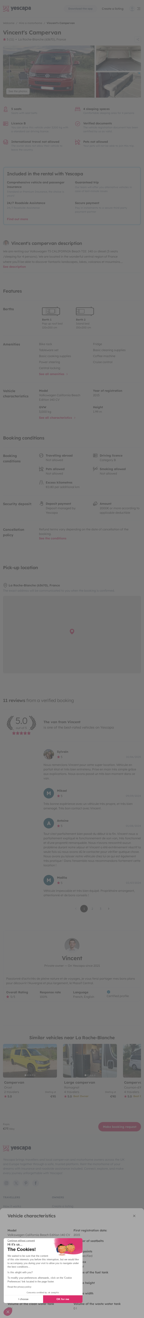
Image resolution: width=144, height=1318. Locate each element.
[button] (7, 1311)
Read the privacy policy (19, 1287)
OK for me (62, 1299)
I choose (23, 1299)
